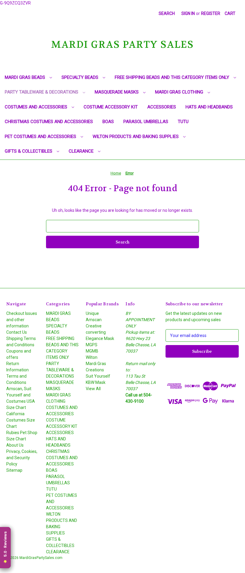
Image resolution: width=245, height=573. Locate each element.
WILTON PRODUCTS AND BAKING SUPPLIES (136, 136)
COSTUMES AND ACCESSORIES (36, 107)
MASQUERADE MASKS (117, 92)
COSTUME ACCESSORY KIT (111, 107)
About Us (15, 445)
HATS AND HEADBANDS (209, 107)
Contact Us (16, 332)
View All (93, 388)
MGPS (91, 344)
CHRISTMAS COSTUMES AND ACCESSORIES (49, 121)
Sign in (188, 13)
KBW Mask (95, 382)
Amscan (94, 319)
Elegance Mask (100, 338)
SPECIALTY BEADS (80, 77)
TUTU (183, 121)
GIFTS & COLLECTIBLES (29, 151)
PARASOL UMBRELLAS (145, 121)
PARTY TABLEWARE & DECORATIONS (42, 92)
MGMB (92, 351)
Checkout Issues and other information (21, 319)
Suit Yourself (98, 376)
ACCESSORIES (161, 107)
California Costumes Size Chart (20, 420)
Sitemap (14, 470)
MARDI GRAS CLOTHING (179, 92)
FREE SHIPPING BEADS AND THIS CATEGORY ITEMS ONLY (172, 77)
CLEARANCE (82, 151)
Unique (92, 313)
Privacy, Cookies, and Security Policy (21, 457)
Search (167, 13)
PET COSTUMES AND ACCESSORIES (41, 136)
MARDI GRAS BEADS (25, 77)
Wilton (91, 357)
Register (210, 13)
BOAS (108, 121)
